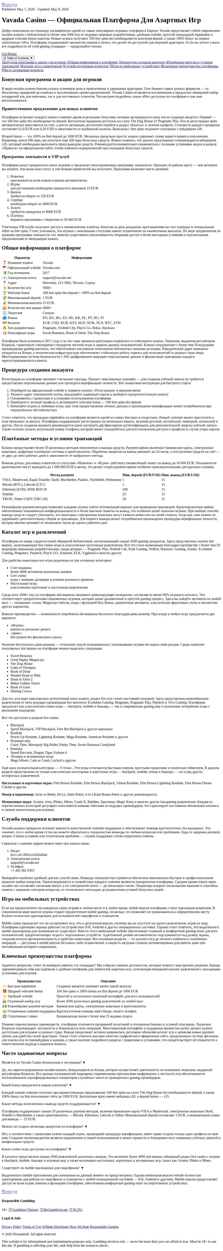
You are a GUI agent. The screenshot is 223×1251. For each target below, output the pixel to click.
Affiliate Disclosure (55, 1227)
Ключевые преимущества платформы (189, 66)
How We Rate (79, 1227)
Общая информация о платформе (92, 62)
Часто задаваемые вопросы (23, 70)
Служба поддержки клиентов (85, 66)
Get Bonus (9, 54)
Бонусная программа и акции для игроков (34, 62)
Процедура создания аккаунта (142, 62)
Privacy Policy (12, 1227)
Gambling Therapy (23, 1210)
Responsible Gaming (104, 1227)
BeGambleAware (53, 1210)
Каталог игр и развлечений (41, 66)
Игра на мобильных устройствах (134, 66)
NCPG (76, 1210)
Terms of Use (32, 1227)
